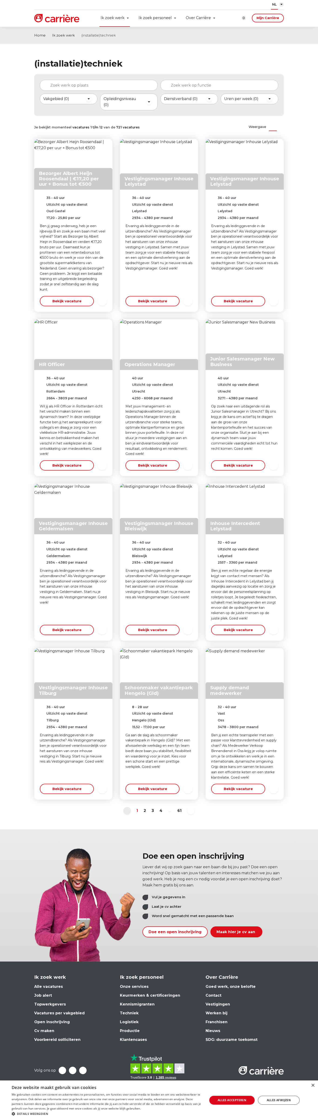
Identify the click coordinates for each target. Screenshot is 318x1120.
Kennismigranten (137, 1004)
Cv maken (44, 1031)
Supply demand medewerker (229, 690)
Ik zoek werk (113, 18)
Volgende (191, 810)
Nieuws (213, 1031)
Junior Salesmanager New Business (242, 361)
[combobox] (99, 85)
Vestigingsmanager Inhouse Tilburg (73, 690)
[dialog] (159, 1100)
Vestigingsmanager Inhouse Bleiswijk (159, 526)
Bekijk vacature (66, 301)
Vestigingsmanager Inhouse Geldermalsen (73, 526)
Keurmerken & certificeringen (150, 995)
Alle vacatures (48, 986)
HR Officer (52, 364)
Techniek (129, 1013)
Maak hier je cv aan (236, 932)
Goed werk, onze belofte (231, 986)
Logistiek (129, 1022)
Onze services (134, 986)
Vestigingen (218, 1004)
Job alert (43, 995)
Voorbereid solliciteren (57, 1039)
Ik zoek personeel (155, 18)
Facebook (62, 1070)
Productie (130, 1031)
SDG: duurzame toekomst (231, 1039)
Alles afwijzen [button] (279, 1100)
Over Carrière (198, 18)
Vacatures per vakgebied (59, 1013)
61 (179, 810)
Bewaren (102, 301)
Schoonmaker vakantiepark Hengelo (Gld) (159, 690)
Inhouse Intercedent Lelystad (235, 526)
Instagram (83, 1070)
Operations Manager (150, 364)
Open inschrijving (52, 1022)
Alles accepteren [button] (232, 1100)
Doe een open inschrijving (175, 932)
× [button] (313, 1085)
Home (40, 35)
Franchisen (216, 1022)
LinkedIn (72, 1070)
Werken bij (216, 1013)
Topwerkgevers (50, 1004)
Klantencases (133, 1039)
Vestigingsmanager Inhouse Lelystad (159, 181)
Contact (213, 995)
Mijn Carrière (268, 18)
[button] (107, 1114)
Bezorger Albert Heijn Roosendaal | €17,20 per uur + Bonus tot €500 (69, 179)
